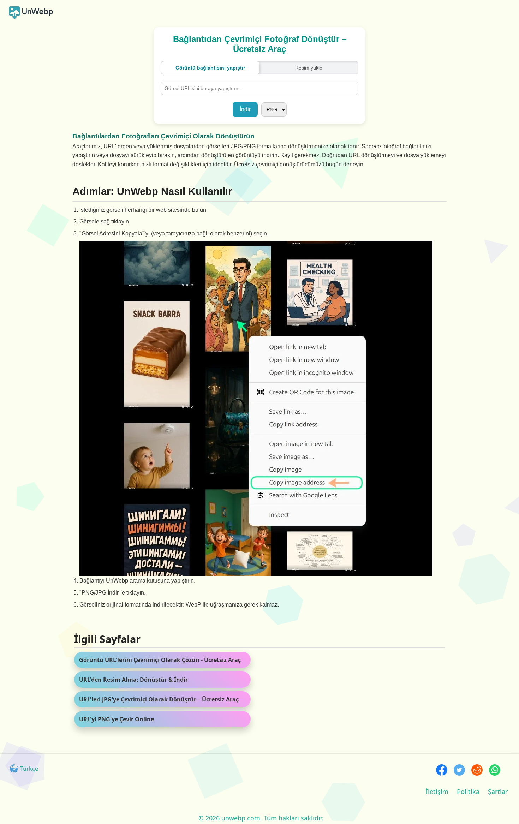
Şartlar (498, 791)
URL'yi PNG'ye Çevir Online (116, 719)
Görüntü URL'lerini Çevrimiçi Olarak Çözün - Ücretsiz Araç (160, 660)
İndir (245, 109)
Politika (468, 791)
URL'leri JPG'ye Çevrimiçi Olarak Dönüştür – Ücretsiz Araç (159, 699)
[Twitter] (459, 770)
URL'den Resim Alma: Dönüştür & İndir (133, 679)
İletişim (437, 791)
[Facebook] (441, 770)
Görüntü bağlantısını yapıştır (210, 68)
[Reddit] (477, 770)
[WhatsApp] (494, 770)
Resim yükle (308, 68)
